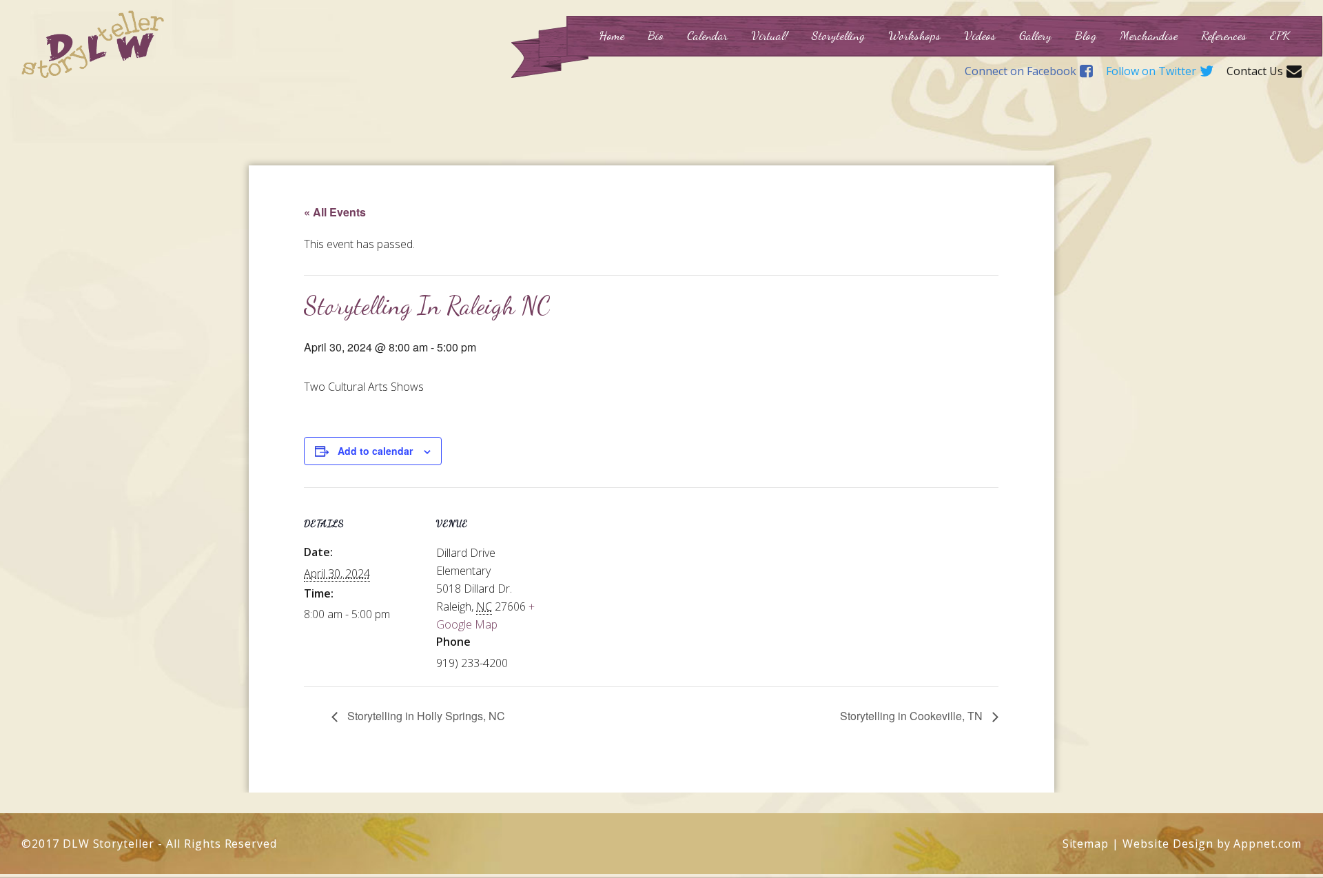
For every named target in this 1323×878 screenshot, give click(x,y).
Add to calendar (375, 451)
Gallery (1035, 35)
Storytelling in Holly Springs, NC (425, 716)
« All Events (335, 212)
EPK (1280, 35)
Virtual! (769, 35)
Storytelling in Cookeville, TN (912, 716)
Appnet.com (1267, 843)
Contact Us (1255, 71)
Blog (1085, 35)
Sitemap (1086, 843)
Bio (656, 35)
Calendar (707, 35)
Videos (980, 35)
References (1224, 35)
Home (611, 35)
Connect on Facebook (1020, 71)
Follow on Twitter (1151, 71)
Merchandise (1149, 35)
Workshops (914, 35)
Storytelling (838, 35)
